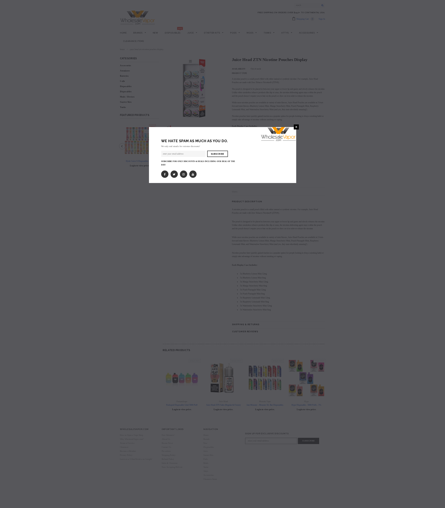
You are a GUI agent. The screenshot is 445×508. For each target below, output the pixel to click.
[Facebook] (164, 173)
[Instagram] (183, 173)
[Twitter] (174, 173)
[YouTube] (193, 173)
